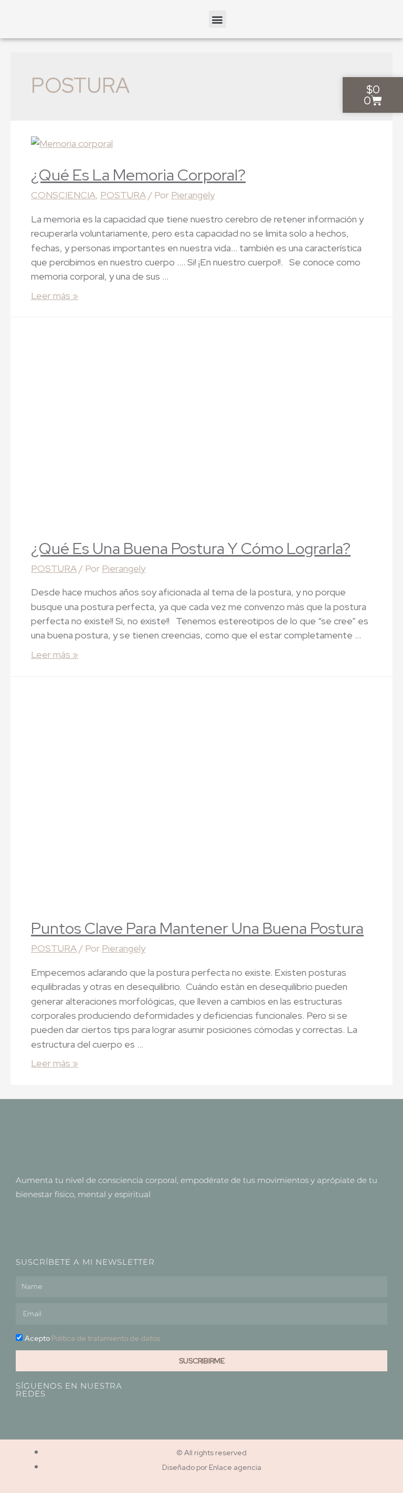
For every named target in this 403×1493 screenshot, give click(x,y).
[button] (217, 19)
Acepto (92, 1338)
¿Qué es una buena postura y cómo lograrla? (191, 548)
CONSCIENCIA (63, 194)
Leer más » (54, 295)
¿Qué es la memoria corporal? (138, 174)
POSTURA (123, 194)
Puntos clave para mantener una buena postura (197, 928)
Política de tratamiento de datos (105, 1338)
